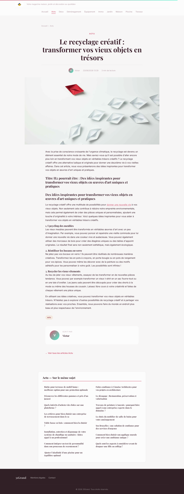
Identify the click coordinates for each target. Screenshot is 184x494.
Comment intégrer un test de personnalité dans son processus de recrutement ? (64, 445)
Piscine (129, 11)
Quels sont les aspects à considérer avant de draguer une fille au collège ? (116, 445)
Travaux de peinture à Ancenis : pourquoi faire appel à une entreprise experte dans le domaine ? (118, 408)
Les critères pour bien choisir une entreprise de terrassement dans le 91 (65, 415)
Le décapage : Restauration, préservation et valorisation (116, 397)
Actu (53, 11)
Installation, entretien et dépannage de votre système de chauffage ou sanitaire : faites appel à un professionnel (65, 434)
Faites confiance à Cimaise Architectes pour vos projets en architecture (116, 388)
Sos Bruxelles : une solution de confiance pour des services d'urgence (117, 427)
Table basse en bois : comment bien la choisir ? (65, 424)
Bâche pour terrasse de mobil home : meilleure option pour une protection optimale (66, 388)
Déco (61, 11)
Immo (101, 11)
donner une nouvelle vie (119, 204)
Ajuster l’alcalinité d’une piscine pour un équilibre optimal (63, 454)
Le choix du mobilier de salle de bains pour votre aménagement (116, 418)
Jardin (109, 11)
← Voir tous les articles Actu (59, 353)
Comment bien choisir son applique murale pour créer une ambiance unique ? (116, 436)
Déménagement (74, 11)
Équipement (89, 11)
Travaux (139, 11)
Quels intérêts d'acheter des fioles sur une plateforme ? (64, 406)
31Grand (20, 477)
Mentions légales (37, 478)
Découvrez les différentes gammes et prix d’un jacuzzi (66, 397)
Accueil (44, 11)
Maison (119, 11)
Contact (51, 478)
